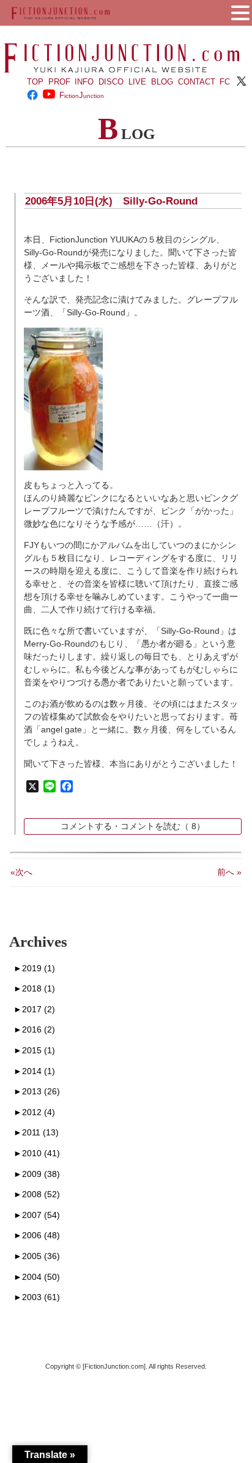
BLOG (162, 81)
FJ (81, 95)
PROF (59, 81)
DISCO (111, 81)
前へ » (229, 872)
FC (225, 81)
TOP (35, 81)
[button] (240, 11)
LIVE (137, 81)
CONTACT (196, 81)
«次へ (21, 872)
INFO (84, 81)
